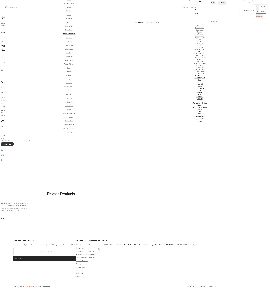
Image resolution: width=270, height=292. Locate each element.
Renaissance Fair (68, 124)
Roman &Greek (69, 64)
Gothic (69, 7)
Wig (196, 13)
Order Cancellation (82, 257)
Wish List (91, 251)
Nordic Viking (69, 45)
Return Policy (80, 267)
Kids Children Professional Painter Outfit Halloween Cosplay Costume (14, 209)
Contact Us (79, 248)
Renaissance (69, 60)
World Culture (68, 86)
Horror (69, 15)
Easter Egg (69, 106)
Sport (69, 71)
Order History (92, 248)
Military (68, 41)
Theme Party (69, 132)
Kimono (68, 22)
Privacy (78, 264)
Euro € (258, 7)
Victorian (69, 83)
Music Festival (68, 117)
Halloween (69, 109)
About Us (79, 245)
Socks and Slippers (196, 1)
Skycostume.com (31, 286)
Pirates (68, 53)
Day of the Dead (69, 102)
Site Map (91, 257)
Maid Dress (69, 30)
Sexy (68, 68)
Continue (7, 144)
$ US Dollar (259, 16)
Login (262, 11)
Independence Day (69, 113)
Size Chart (79, 273)
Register (263, 7)
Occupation (69, 49)
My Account (92, 245)
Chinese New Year (69, 94)
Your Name (5, 127)
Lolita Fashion (69, 26)
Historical (69, 11)
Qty (2, 57)
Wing (196, 9)
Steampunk (69, 75)
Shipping (79, 270)
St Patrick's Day (69, 128)
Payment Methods (82, 261)
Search (4, 17)
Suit (69, 79)
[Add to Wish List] (26, 205)
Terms (78, 276)
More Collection (69, 34)
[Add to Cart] (26, 205)
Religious (69, 56)
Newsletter (92, 254)
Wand (196, 5)
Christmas (69, 98)
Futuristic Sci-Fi (69, 3)
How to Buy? (80, 251)
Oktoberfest (69, 121)
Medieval (69, 38)
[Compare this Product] (26, 206)
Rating (4, 140)
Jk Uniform (68, 18)
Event (69, 91)
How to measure (81, 254)
